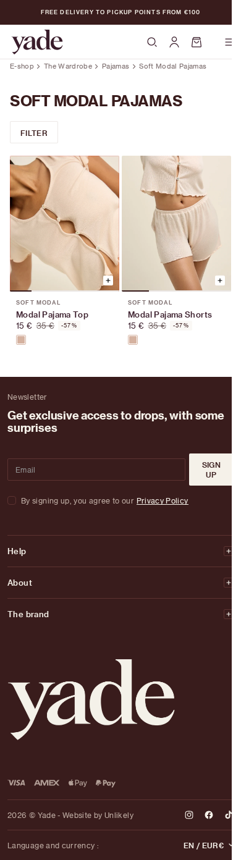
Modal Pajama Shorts (170, 314)
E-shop (22, 66)
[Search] (152, 42)
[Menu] (230, 42)
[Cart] (202, 42)
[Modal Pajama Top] (21, 340)
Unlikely (118, 815)
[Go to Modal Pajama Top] (64, 224)
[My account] (174, 42)
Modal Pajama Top (52, 314)
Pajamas (115, 66)
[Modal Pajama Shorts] (133, 340)
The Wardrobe (68, 66)
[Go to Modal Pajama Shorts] (176, 224)
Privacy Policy (162, 500)
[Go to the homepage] (37, 42)
